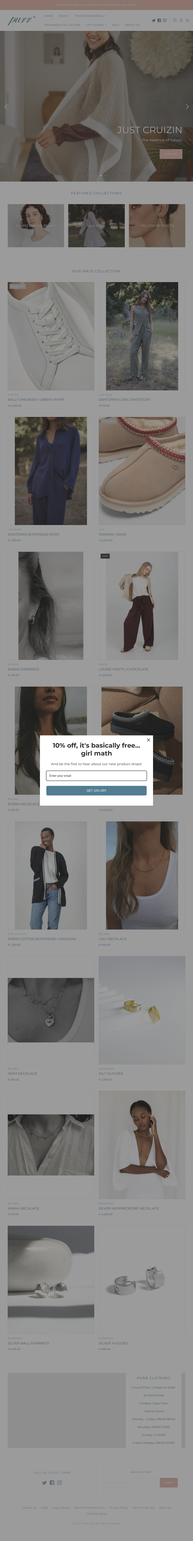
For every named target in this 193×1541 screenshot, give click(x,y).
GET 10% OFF (96, 790)
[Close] (148, 739)
